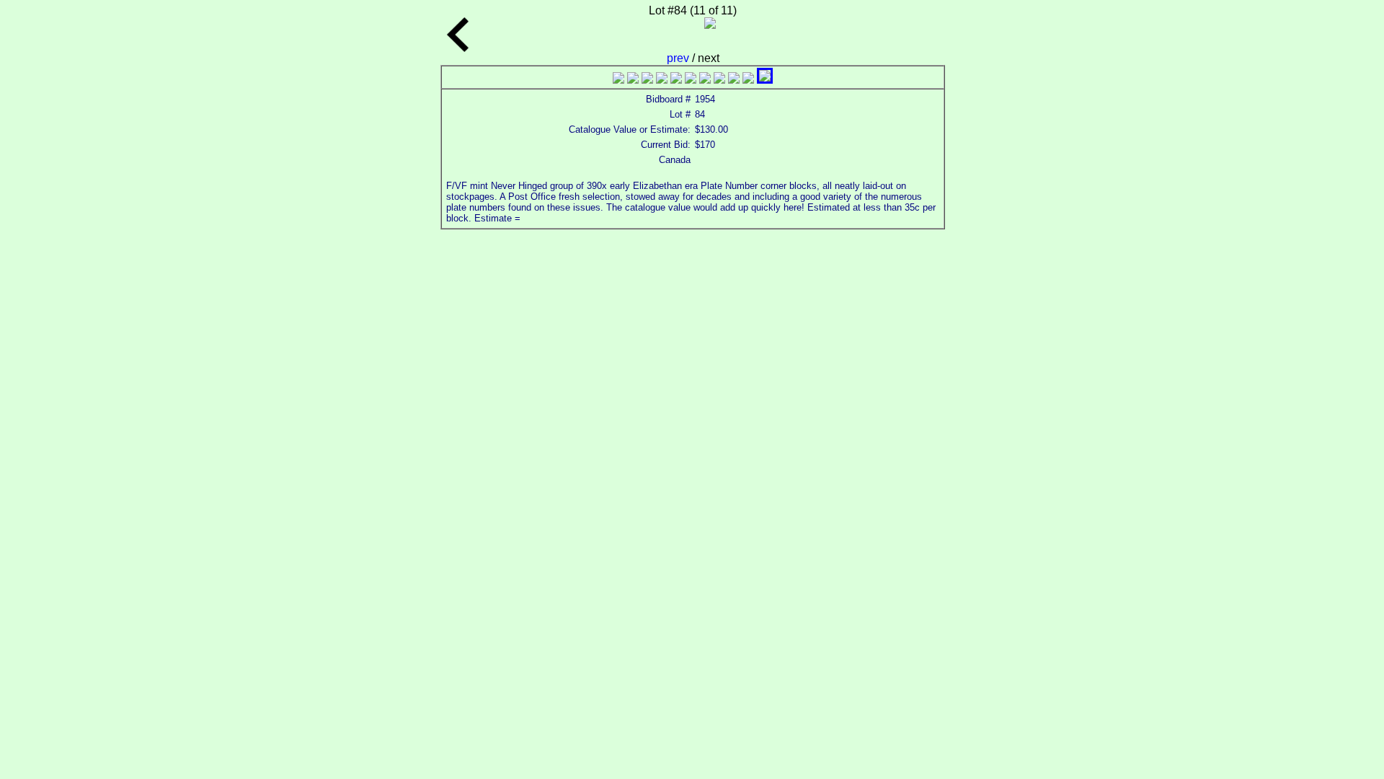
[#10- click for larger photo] (748, 80)
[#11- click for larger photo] (765, 80)
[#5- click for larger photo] (676, 80)
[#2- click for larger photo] (633, 80)
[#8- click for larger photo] (719, 80)
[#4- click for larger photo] (661, 80)
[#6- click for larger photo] (690, 80)
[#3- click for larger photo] (647, 80)
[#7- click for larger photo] (705, 80)
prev (679, 58)
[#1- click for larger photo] (618, 80)
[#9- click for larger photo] (734, 80)
